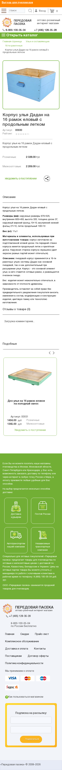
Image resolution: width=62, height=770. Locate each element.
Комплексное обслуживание (22, 641)
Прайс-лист (42, 634)
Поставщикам (13, 656)
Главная (9, 634)
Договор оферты (38, 656)
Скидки (24, 634)
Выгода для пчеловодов (17, 3)
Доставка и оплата (16, 649)
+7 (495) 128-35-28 (20, 616)
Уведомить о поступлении (21, 178)
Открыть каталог (21, 35)
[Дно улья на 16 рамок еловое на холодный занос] (30, 378)
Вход (42, 11)
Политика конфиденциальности (24, 663)
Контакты (40, 649)
